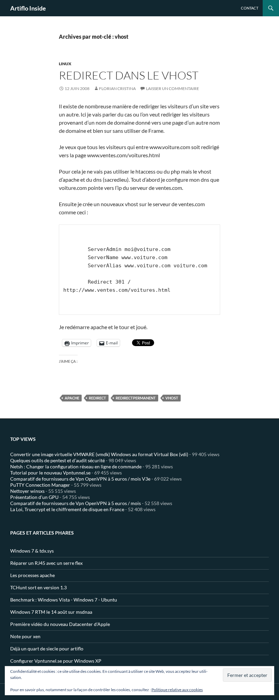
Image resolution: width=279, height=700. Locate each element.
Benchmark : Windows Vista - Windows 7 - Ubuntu (63, 600)
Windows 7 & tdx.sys (32, 551)
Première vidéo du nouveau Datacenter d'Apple (60, 624)
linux (65, 63)
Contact (249, 8)
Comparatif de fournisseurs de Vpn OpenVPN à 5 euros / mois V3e (80, 479)
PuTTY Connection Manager (40, 485)
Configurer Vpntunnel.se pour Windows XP (55, 661)
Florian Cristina (117, 88)
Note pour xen (25, 636)
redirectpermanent (136, 398)
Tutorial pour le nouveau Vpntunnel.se (50, 472)
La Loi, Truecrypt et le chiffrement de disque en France (67, 509)
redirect (97, 398)
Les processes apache (32, 575)
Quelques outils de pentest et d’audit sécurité (57, 460)
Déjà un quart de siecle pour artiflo (46, 648)
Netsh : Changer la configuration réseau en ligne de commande (76, 466)
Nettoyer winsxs (27, 491)
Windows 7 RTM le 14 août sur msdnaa (51, 612)
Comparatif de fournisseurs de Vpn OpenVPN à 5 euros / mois (75, 503)
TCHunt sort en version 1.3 (38, 587)
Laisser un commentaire (172, 88)
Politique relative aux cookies (177, 689)
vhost (171, 398)
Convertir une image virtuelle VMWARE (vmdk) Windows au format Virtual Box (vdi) (99, 454)
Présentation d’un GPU (34, 497)
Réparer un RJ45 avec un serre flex (46, 563)
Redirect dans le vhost (128, 75)
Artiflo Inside (28, 8)
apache (72, 398)
